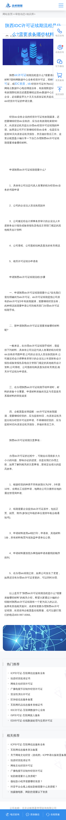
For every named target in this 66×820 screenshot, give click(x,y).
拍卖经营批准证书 (20, 678)
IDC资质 (20, 83)
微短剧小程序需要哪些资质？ (27, 781)
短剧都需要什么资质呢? (24, 776)
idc (29, 83)
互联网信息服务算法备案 (24, 749)
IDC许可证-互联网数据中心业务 (28, 710)
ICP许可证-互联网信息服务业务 (28, 673)
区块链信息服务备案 (22, 699)
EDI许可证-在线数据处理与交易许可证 (31, 720)
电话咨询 (14, 814)
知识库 (30, 14)
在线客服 (55, 814)
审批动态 (20, 14)
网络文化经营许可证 (22, 683)
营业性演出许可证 (20, 694)
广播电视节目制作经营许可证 (27, 689)
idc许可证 (20, 75)
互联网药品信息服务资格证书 (27, 704)
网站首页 (7, 14)
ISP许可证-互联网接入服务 (25, 715)
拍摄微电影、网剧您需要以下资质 (29, 791)
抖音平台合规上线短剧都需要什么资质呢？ (34, 786)
